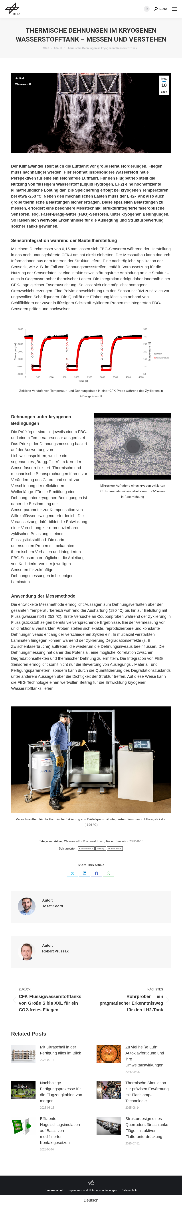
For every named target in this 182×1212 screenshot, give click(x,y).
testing (100, 848)
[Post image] (23, 1054)
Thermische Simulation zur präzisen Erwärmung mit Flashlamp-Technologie (147, 1092)
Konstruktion (86, 848)
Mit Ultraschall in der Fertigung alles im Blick (60, 1050)
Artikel (19, 78)
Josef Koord (96, 841)
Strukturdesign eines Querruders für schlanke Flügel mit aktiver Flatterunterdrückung (146, 1127)
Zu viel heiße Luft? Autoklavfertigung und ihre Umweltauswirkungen (144, 1056)
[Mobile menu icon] (175, 9)
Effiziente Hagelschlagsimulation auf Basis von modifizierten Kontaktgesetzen (60, 1130)
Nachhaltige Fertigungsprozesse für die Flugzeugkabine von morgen (61, 1092)
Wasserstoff (23, 84)
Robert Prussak (116, 841)
